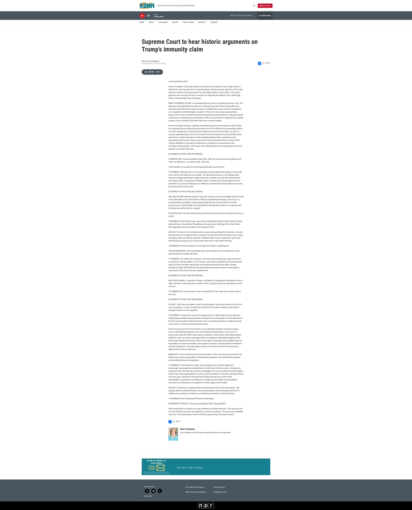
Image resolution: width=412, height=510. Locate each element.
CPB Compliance (219, 487)
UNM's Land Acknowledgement (195, 492)
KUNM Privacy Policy (220, 492)
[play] (142, 15)
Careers (214, 22)
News (141, 22)
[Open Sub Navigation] (146, 22)
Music (151, 22)
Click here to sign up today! (189, 467)
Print (267, 63)
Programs (163, 22)
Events (175, 22)
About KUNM (188, 22)
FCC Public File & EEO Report (194, 487)
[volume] (148, 15)
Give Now (266, 6)
